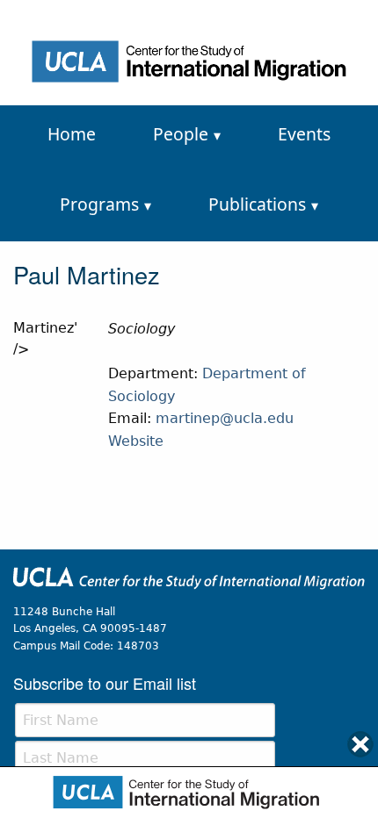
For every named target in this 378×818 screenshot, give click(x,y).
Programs (99, 204)
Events (304, 134)
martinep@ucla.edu (225, 418)
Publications (257, 204)
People (180, 134)
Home (71, 134)
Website (136, 441)
